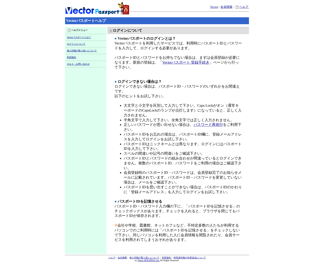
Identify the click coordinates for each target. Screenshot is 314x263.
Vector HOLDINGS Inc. (149, 260)
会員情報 (226, 7)
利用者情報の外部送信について (190, 257)
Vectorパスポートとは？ (79, 37)
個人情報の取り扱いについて (82, 50)
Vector (214, 7)
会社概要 (122, 257)
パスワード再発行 (208, 125)
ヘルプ (244, 7)
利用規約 (71, 57)
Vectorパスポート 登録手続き (185, 62)
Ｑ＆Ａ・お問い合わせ (78, 64)
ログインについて (76, 44)
